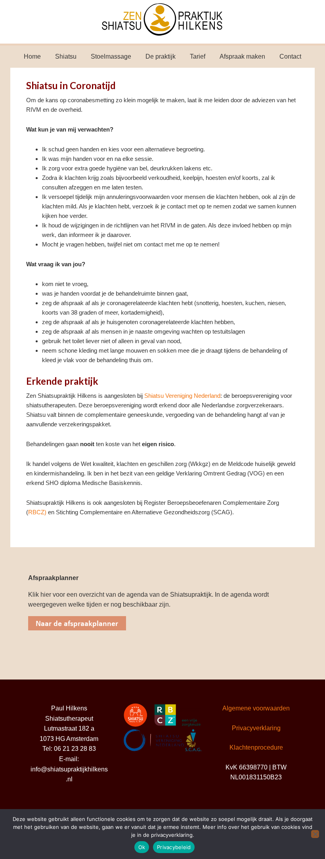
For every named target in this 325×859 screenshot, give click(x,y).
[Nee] (315, 834)
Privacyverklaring (256, 728)
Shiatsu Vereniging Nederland (182, 395)
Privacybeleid (174, 847)
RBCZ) (37, 512)
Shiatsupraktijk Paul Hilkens (162, 22)
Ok (141, 847)
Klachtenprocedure (256, 747)
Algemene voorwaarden (256, 708)
